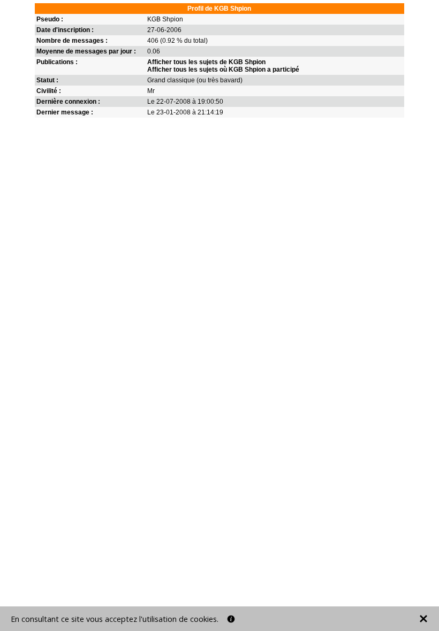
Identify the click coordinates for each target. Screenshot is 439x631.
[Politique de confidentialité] (231, 619)
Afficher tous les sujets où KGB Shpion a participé (223, 69)
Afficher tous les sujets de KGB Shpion (206, 62)
